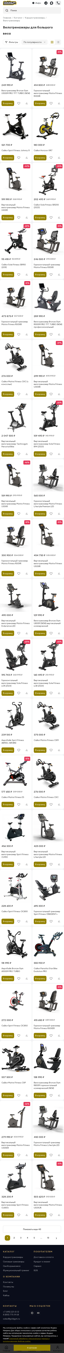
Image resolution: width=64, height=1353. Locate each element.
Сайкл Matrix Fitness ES (12, 797)
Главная (7, 18)
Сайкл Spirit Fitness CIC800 (14, 911)
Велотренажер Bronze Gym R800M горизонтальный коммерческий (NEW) (47, 1085)
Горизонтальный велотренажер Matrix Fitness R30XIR (48, 93)
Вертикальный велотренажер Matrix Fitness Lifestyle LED (48, 854)
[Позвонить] (58, 3)
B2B (36, 1270)
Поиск (12, 10)
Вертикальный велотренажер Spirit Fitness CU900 (15, 854)
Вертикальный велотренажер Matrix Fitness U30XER (15, 1145)
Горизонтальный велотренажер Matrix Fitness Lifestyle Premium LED (48, 504)
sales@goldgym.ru (11, 1319)
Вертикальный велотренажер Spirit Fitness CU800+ (15, 1205)
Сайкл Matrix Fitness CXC (46, 797)
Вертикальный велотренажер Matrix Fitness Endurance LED (15, 623)
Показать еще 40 (32, 1229)
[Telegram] (46, 3)
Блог (5, 1291)
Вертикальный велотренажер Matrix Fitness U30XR (15, 504)
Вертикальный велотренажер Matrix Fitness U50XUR (48, 1205)
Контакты (8, 1282)
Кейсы (6, 1295)
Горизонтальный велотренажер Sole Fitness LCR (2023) (14, 683)
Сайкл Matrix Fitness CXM (46, 740)
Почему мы (8, 1286)
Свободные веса (11, 1266)
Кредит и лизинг (42, 1261)
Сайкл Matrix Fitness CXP (13, 1082)
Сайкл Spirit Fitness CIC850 (14, 1025)
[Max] (51, 3)
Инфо (38, 3)
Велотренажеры (11, 21)
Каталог (18, 18)
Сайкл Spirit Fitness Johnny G (15, 150)
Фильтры (13, 42)
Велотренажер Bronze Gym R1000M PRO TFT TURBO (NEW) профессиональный (48, 324)
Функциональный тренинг (16, 1270)
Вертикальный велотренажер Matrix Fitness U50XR (15, 207)
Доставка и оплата (44, 1257)
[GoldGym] (10, 3)
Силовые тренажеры (13, 1261)
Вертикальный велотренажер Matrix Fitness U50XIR (48, 563)
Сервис (37, 1266)
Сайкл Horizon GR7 (43, 150)
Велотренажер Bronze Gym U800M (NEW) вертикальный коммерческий (47, 623)
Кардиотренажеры (35, 18)
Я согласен (32, 1348)
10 (48, 1238)
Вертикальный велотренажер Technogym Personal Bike (14, 444)
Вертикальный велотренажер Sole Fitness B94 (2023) (47, 444)
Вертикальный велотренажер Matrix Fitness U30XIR (48, 384)
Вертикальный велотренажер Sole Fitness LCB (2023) (47, 683)
